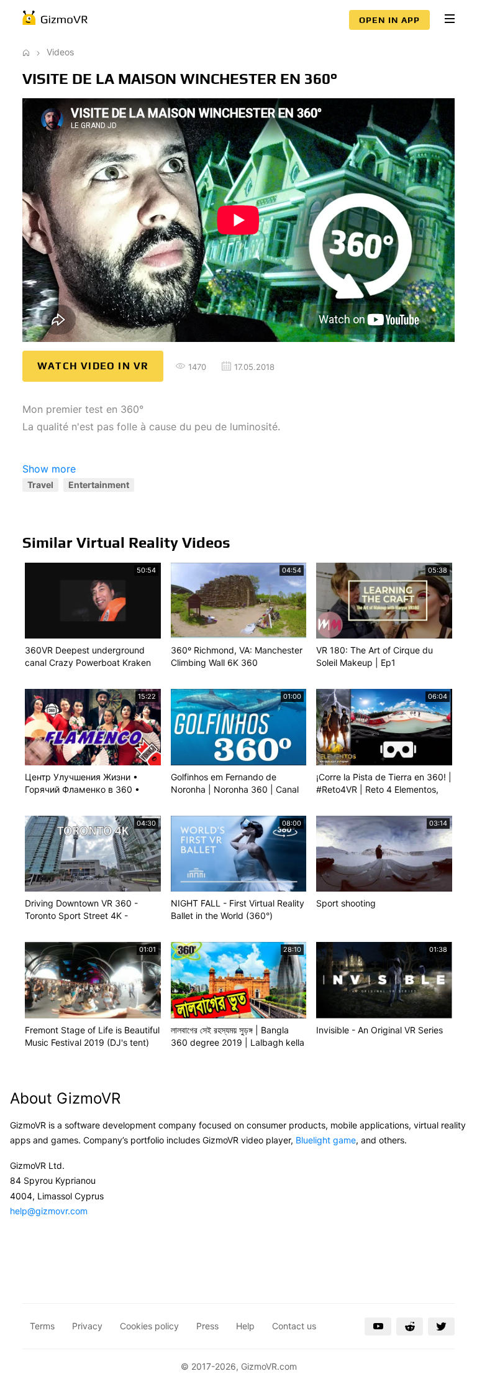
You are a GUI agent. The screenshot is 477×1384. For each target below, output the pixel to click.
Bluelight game (326, 1140)
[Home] (26, 52)
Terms (42, 1326)
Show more (49, 469)
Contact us (294, 1326)
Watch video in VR (92, 366)
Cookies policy (149, 1326)
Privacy (87, 1326)
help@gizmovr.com (49, 1211)
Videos (60, 52)
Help (245, 1326)
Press (207, 1326)
